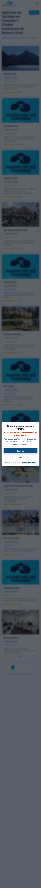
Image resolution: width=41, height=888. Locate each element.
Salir (20, 457)
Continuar (20, 451)
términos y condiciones (28, 462)
